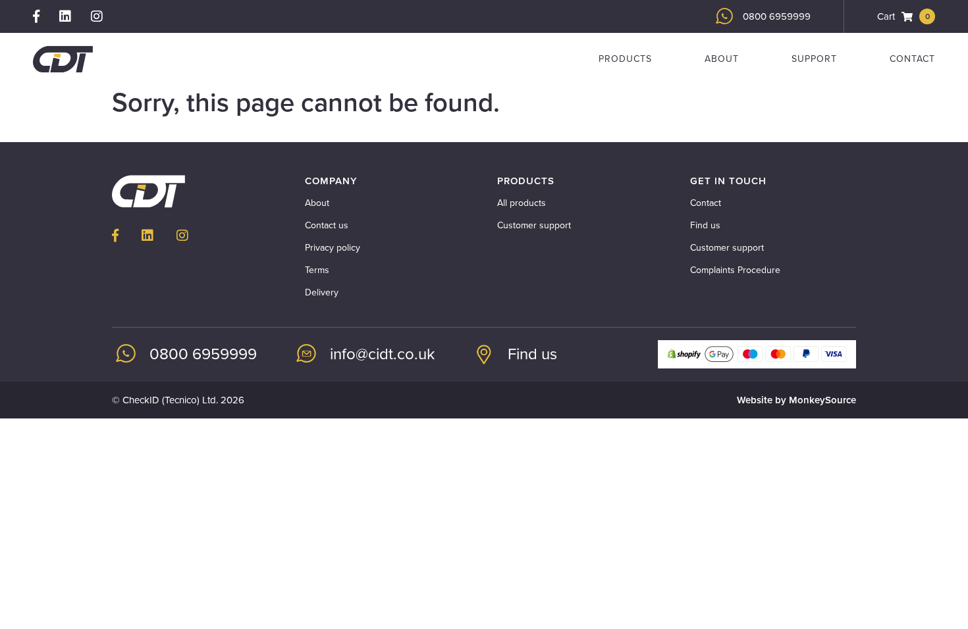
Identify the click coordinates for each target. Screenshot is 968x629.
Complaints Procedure (735, 270)
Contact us (326, 225)
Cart (903, 16)
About (722, 58)
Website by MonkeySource (796, 400)
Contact (912, 58)
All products (521, 203)
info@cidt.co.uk (382, 354)
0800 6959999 (777, 16)
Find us (705, 225)
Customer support (534, 225)
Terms (317, 270)
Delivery (321, 292)
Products (625, 58)
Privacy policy (332, 247)
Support (814, 58)
